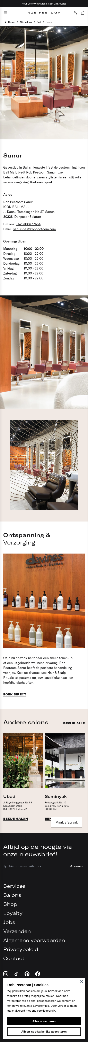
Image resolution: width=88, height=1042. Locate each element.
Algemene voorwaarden (34, 940)
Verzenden (17, 931)
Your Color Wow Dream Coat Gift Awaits (44, 3)
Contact (13, 958)
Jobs (9, 922)
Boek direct (14, 694)
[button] (75, 12)
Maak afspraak (66, 822)
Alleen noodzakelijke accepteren (44, 1031)
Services (14, 886)
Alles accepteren (44, 1021)
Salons (12, 895)
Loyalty (13, 913)
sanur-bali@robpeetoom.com (34, 229)
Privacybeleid (20, 949)
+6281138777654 (28, 224)
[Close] (82, 981)
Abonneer (77, 866)
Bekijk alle (74, 723)
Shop (10, 904)
